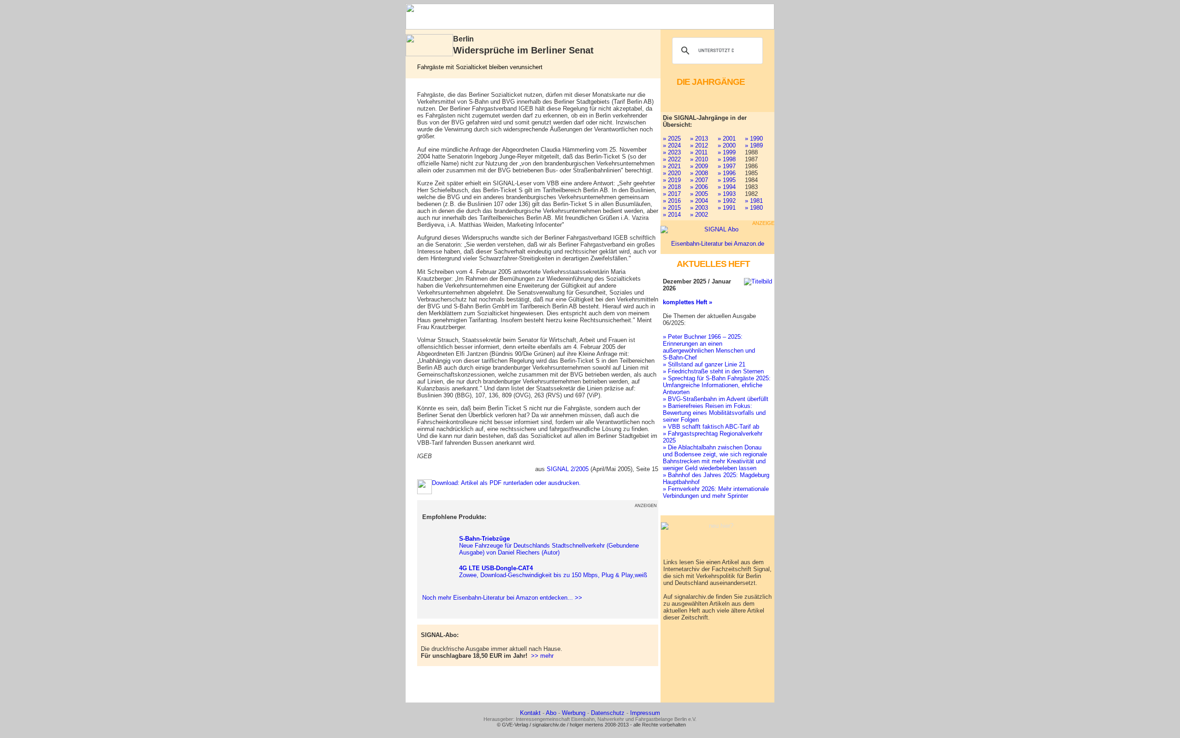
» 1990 (754, 138)
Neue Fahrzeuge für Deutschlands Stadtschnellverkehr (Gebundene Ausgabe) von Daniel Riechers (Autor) (549, 545)
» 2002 (699, 214)
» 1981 (754, 200)
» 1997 (727, 166)
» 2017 (672, 193)
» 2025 (672, 138)
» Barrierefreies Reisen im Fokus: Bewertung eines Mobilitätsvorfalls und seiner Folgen (714, 412)
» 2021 (672, 166)
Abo (551, 712)
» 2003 (699, 207)
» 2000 (727, 145)
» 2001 (727, 138)
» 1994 (727, 186)
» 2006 (699, 186)
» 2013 (699, 138)
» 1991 (727, 207)
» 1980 (754, 207)
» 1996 (727, 173)
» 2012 (699, 145)
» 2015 (672, 207)
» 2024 (672, 145)
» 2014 (672, 214)
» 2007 (699, 180)
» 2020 (672, 173)
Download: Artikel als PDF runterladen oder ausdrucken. (506, 482)
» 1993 (727, 193)
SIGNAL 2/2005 (568, 469)
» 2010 (699, 159)
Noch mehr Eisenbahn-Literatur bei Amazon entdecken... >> (500, 597)
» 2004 (699, 200)
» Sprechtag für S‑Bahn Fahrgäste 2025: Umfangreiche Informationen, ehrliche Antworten (717, 385)
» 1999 (727, 152)
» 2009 (699, 166)
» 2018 (672, 186)
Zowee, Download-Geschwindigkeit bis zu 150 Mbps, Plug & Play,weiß (553, 572)
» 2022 (672, 159)
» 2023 (672, 152)
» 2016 (672, 200)
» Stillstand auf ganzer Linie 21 (704, 364)
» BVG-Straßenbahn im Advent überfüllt (715, 399)
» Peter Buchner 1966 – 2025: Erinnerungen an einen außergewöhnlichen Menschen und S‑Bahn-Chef (709, 347)
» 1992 (727, 200)
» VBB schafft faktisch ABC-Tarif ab (711, 426)
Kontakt (530, 712)
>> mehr (542, 655)
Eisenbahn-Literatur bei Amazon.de (717, 243)
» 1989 (754, 145)
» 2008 (699, 173)
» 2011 (699, 152)
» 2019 (672, 180)
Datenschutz (608, 712)
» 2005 (699, 193)
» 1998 (727, 159)
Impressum (645, 712)
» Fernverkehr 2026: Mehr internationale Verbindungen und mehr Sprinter (716, 492)
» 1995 (727, 180)
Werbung (573, 712)
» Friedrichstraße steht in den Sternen (713, 371)
